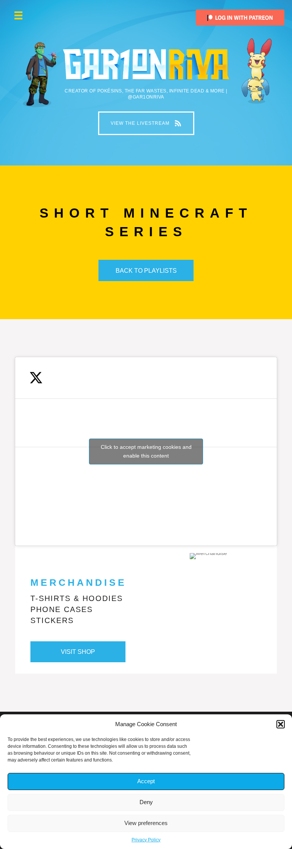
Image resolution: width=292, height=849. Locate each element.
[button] (280, 724)
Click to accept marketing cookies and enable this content (146, 451)
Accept (146, 781)
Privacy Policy (146, 840)
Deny (146, 802)
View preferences (146, 823)
